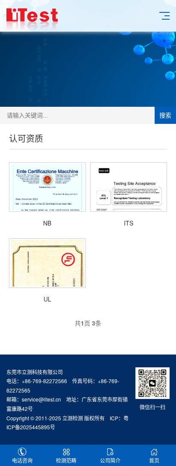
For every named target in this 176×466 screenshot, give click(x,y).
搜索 (165, 115)
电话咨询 (22, 460)
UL (47, 299)
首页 (154, 460)
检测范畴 (66, 460)
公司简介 (110, 460)
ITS (128, 223)
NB (47, 223)
